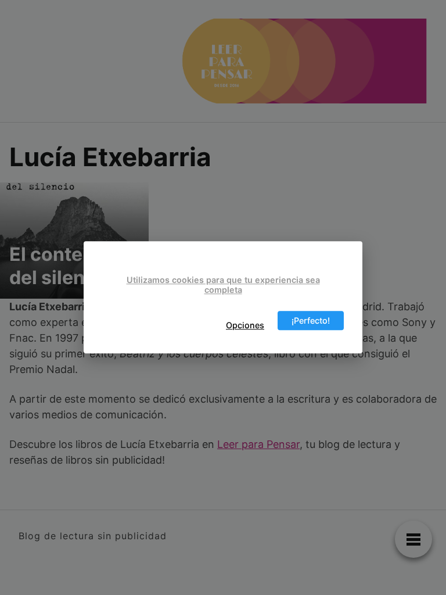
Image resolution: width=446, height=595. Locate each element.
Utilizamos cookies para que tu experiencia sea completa (223, 285)
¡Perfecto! (311, 320)
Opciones (245, 325)
